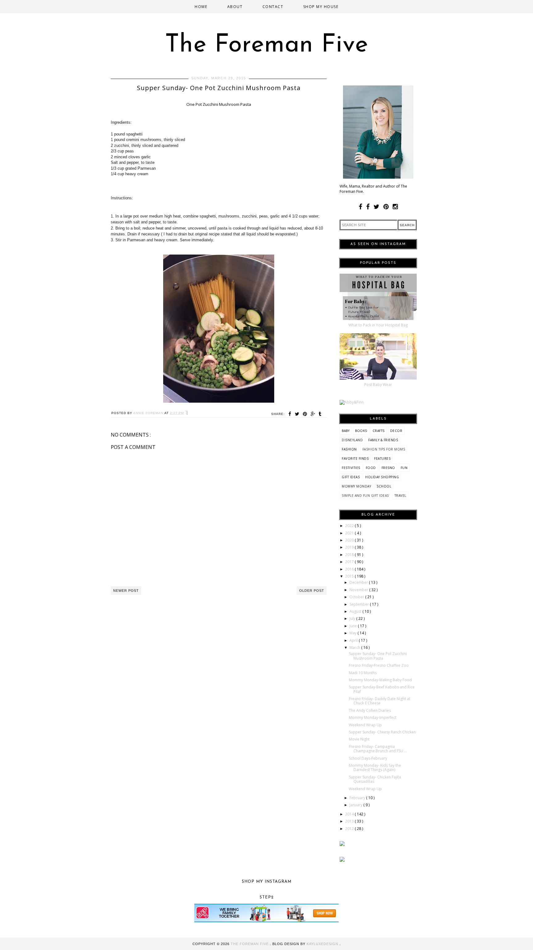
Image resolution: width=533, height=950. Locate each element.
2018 (350, 554)
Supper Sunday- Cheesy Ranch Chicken (382, 732)
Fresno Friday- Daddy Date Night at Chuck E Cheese (379, 701)
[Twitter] (376, 207)
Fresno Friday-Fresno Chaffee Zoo (379, 665)
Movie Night (359, 739)
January (356, 804)
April (354, 640)
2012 (350, 828)
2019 (350, 547)
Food (371, 468)
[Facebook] (360, 207)
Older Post (311, 590)
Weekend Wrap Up (365, 725)
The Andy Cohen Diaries (370, 710)
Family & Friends (383, 440)
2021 (350, 533)
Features (382, 458)
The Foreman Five (266, 45)
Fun (404, 468)
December (359, 582)
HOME (201, 6)
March (355, 647)
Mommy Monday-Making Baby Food (380, 679)
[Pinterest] (386, 207)
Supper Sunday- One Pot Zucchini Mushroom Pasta (378, 656)
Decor (396, 431)
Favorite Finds (355, 458)
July (352, 618)
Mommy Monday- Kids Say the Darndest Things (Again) (375, 767)
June (353, 625)
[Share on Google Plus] (313, 414)
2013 (350, 821)
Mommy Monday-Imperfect (372, 717)
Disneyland (352, 440)
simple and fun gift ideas (365, 495)
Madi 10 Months (363, 672)
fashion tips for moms (383, 449)
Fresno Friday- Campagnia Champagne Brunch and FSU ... (378, 748)
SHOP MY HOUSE (321, 6)
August (355, 611)
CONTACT (272, 6)
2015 (350, 576)
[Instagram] (395, 207)
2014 (350, 814)
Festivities (351, 468)
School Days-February (368, 758)
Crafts (379, 431)
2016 (350, 569)
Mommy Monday (356, 486)
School (384, 486)
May (353, 633)
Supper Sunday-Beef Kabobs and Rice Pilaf (382, 689)
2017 (350, 561)
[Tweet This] (298, 414)
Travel (400, 495)
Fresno (388, 468)
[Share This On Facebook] (291, 414)
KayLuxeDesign (323, 944)
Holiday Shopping (382, 477)
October (357, 596)
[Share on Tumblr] (320, 414)
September (359, 604)
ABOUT (235, 6)
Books (361, 431)
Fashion (349, 449)
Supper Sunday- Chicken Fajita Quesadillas (375, 779)
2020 (350, 540)
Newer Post (126, 590)
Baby (345, 431)
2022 (350, 525)
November (359, 589)
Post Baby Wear (378, 384)
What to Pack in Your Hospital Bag (378, 325)
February (357, 797)
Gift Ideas (351, 477)
